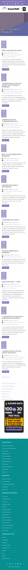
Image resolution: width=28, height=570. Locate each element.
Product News (5, 469)
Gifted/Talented (5, 514)
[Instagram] (13, 4)
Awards (4, 555)
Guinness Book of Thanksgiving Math (10, 120)
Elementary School (6, 517)
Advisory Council (6, 548)
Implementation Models (7, 399)
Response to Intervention (7, 525)
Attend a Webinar (5, 396)
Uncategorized (16, 53)
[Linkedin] (10, 4)
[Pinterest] (18, 4)
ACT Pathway (5, 530)
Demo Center (5, 451)
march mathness (11, 56)
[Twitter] (7, 4)
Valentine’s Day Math (10, 220)
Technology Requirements (8, 484)
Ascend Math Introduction (8, 445)
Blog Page (4, 472)
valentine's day (14, 324)
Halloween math (18, 257)
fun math (6, 125)
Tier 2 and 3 (4, 501)
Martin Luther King (14, 93)
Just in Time (5, 496)
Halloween (16, 160)
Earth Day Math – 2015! (11, 282)
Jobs (3, 553)
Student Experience (6, 456)
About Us (4, 537)
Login (22, 4)
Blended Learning (6, 499)
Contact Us (4, 542)
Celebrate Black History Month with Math (11, 352)
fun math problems (13, 55)
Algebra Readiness (6, 512)
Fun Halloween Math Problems (10, 252)
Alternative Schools (6, 509)
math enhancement (18, 322)
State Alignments (5, 394)
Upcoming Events (6, 459)
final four (6, 55)
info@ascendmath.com (19, 1)
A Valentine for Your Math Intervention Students (12, 317)
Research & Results (6, 479)
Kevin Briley (6, 189)
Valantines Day (17, 224)
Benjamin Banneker (8, 91)
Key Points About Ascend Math (9, 448)
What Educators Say (6, 461)
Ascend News (5, 540)
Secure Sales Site (6, 558)
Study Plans (5, 489)
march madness (18, 191)
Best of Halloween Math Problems (11, 155)
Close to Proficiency (6, 520)
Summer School (6, 522)
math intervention (6, 324)
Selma (20, 93)
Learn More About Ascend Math (9, 383)
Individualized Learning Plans (8, 386)
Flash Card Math (5, 481)
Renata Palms (6, 53)
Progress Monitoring (6, 391)
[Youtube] (15, 4)
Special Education (6, 504)
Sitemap (4, 550)
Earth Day (6, 286)
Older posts (6, 377)
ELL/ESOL (4, 507)
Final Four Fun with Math (12, 50)
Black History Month (18, 91)
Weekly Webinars (6, 453)
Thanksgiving (16, 127)
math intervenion (12, 288)
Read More (5, 69)
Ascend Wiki (5, 486)
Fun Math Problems (17, 89)
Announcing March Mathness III (10, 186)
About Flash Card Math (7, 466)
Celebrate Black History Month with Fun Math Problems (11, 85)
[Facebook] (5, 4)
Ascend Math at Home (7, 528)
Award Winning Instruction (7, 388)
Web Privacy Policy (6, 545)
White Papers (5, 464)
